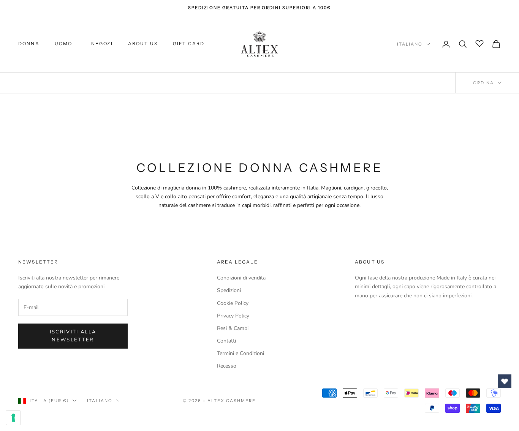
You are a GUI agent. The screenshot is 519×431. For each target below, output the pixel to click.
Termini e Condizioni (240, 353)
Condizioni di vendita (241, 277)
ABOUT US (143, 44)
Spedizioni (229, 290)
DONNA (29, 44)
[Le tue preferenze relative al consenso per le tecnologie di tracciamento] (13, 417)
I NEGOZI (99, 44)
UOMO (64, 44)
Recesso (226, 365)
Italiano (409, 44)
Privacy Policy (233, 315)
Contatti (226, 340)
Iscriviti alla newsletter (73, 335)
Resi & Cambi (232, 328)
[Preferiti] (479, 42)
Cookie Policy (232, 303)
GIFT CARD (188, 44)
